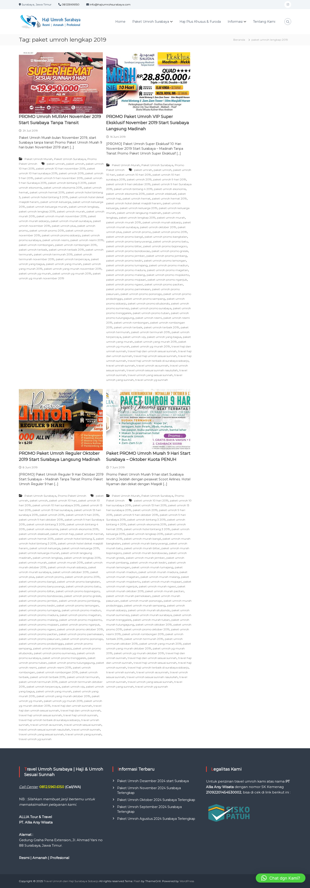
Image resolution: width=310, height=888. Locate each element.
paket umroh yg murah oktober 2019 (139, 653)
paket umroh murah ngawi (157, 586)
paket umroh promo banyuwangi (129, 241)
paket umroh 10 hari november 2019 (61, 168)
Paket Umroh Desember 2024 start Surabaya (153, 781)
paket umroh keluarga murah (47, 206)
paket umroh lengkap (83, 206)
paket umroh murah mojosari (162, 581)
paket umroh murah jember (145, 557)
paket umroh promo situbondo (149, 303)
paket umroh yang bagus (164, 337)
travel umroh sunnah (85, 729)
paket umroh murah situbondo (149, 610)
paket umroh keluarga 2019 (138, 208)
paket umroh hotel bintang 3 (74, 538)
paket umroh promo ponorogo (141, 294)
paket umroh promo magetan (167, 270)
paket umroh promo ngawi (124, 284)
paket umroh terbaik (33, 249)
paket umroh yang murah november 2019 (72, 268)
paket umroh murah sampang (144, 605)
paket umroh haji (62, 534)
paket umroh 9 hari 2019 (169, 179)
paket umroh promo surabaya (151, 308)
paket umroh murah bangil (142, 538)
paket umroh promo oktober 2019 (80, 629)
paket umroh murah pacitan (164, 591)
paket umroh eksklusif (161, 193)
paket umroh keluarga (55, 202)
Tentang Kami (264, 22)
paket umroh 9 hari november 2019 (59, 178)
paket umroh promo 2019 (47, 230)
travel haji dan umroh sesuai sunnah (152, 351)
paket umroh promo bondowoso (128, 251)
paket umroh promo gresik (170, 251)
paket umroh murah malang (160, 577)
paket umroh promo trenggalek (64, 658)
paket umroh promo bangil (124, 236)
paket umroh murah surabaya (71, 221)
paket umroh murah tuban (151, 619)
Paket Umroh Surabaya (150, 22)
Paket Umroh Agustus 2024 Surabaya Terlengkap (156, 819)
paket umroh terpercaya (72, 259)
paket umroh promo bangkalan (166, 236)
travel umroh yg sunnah (151, 380)
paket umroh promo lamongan (165, 260)
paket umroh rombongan (36, 245)
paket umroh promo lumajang (127, 265)
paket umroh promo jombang (166, 255)
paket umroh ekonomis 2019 (63, 187)
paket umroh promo (137, 232)
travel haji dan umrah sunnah (72, 705)
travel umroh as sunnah (152, 365)
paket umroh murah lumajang (152, 567)
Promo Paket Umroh (72, 495)
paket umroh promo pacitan (164, 284)
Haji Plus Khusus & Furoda (200, 22)
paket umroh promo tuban (151, 313)
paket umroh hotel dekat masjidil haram (133, 203)
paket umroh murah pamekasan (128, 596)
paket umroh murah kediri (148, 562)
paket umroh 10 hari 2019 (134, 174)
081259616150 (70, 4)
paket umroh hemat (136, 198)
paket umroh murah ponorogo (141, 600)
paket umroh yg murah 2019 (71, 273)
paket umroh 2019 (71, 173)
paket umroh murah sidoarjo (162, 222)
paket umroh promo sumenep (54, 653)
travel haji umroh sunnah (80, 715)
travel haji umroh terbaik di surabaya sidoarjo (158, 360)
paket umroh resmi (55, 240)
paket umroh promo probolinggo (41, 643)
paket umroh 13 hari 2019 (150, 505)
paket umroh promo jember (125, 255)
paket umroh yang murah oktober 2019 (63, 696)
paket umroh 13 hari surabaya (52, 510)
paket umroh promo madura (125, 270)
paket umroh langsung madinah (139, 213)
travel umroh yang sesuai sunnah (150, 375)
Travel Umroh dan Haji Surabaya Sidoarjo (71, 881)
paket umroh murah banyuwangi (145, 543)
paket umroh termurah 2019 (53, 254)
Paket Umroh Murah (38, 159)
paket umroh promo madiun (168, 265)
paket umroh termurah (83, 677)
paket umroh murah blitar (142, 548)
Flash (137, 881)
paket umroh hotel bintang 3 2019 (45, 197)
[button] (280, 878)
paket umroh (75, 163)
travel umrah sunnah (120, 365)
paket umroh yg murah (35, 273)
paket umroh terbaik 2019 (66, 249)
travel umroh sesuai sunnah (82, 724)
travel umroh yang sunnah (83, 734)
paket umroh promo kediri (124, 260)
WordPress (187, 881)
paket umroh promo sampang (144, 298)
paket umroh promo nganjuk (167, 279)
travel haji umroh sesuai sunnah (155, 356)
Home (120, 22)
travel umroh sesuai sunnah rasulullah (152, 370)
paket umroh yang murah (63, 264)
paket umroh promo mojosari (126, 279)
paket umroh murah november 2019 (61, 216)
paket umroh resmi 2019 (86, 240)
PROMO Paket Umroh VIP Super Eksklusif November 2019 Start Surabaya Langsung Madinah (147, 122)
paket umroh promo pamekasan (128, 289)
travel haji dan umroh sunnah (81, 710)
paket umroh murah (71, 211)
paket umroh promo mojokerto (168, 275)
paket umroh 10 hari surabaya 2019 (56, 505)
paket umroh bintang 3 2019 (67, 183)
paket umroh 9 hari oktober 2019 (128, 184)
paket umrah (56, 163)
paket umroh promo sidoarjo (61, 235)
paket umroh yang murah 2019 (156, 341)
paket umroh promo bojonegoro (165, 246)
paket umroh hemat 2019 (47, 192)
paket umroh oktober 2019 (158, 227)
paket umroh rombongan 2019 (76, 245)
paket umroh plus (64, 225)
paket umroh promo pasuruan (39, 639)
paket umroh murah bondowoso (145, 553)
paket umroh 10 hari (63, 500)
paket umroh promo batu (170, 241)
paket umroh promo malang (125, 275)
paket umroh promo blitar (124, 246)
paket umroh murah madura (158, 572)
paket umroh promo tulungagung (71, 662)
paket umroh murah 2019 (123, 222)
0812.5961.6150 (51, 787)
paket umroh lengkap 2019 (37, 211)
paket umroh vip (134, 337)
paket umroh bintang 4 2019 (133, 189)
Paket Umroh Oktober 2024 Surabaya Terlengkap (156, 800)
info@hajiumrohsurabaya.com (110, 4)
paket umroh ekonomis (170, 189)
